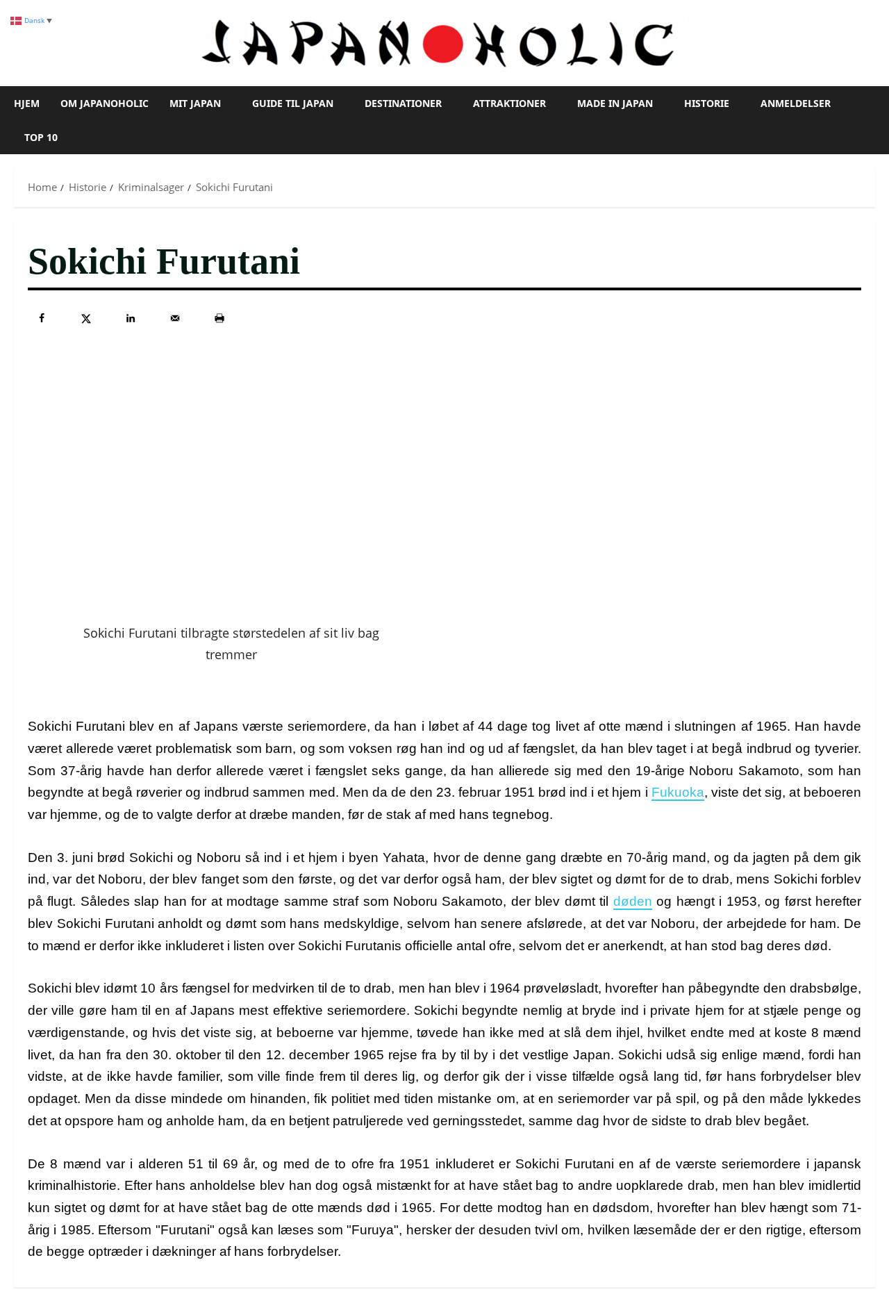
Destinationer (403, 103)
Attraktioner (509, 103)
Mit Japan (195, 103)
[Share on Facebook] (42, 318)
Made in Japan (615, 103)
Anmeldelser (796, 103)
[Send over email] (175, 318)
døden (632, 901)
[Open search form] (871, 120)
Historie (706, 103)
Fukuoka (677, 792)
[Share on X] (86, 318)
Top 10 (41, 137)
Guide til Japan (292, 103)
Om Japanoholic (104, 103)
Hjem (27, 103)
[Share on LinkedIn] (130, 318)
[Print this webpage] (219, 318)
